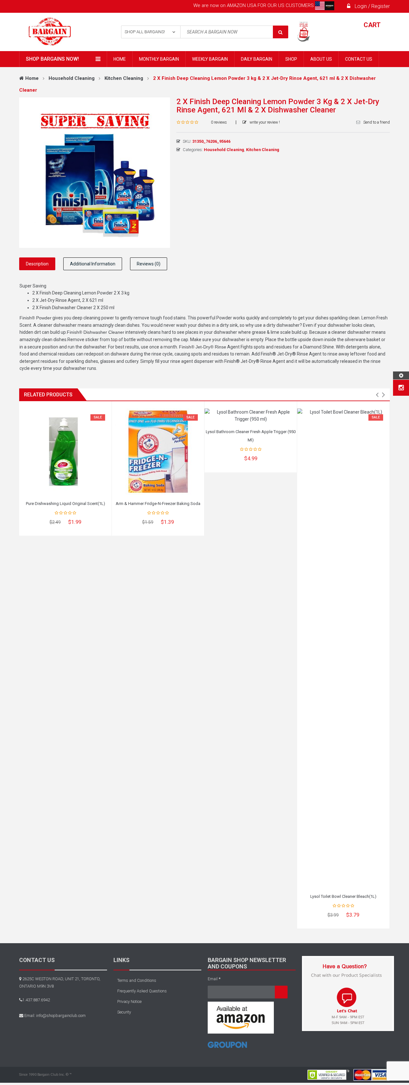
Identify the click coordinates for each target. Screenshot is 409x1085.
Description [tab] (37, 263)
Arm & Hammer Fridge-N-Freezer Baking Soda (158, 503)
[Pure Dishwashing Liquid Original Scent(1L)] (65, 452)
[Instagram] (401, 388)
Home (32, 78)
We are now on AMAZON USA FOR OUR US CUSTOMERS (254, 5)
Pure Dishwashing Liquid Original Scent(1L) (65, 503)
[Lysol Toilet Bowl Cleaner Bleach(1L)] (343, 648)
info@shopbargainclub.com (61, 1015)
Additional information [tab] (92, 263)
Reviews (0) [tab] (148, 263)
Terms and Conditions (136, 980)
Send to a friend (376, 122)
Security (124, 1012)
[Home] (227, 1047)
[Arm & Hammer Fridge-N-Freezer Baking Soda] (158, 452)
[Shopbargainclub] (61, 32)
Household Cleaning (72, 78)
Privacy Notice (129, 1001)
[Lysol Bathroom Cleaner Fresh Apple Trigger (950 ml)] (250, 416)
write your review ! (265, 122)
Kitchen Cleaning (123, 78)
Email (214, 978)
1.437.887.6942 (36, 999)
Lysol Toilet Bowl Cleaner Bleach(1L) (343, 896)
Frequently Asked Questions (142, 991)
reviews (219, 122)
